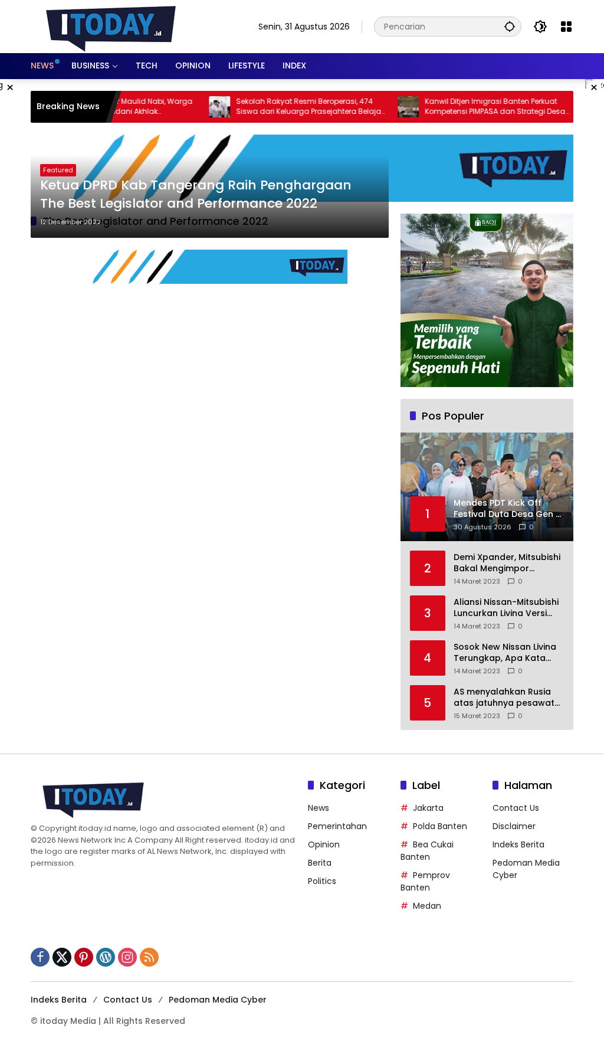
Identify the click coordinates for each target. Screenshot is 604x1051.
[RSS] (149, 957)
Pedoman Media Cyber (218, 1000)
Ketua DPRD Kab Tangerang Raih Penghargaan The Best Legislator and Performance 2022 (196, 194)
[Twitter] (61, 957)
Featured (58, 170)
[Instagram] (127, 957)
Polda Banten (440, 826)
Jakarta (428, 808)
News (318, 808)
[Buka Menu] (566, 26)
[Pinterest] (83, 957)
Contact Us (516, 808)
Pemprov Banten (425, 881)
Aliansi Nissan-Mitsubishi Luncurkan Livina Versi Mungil (506, 608)
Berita (319, 863)
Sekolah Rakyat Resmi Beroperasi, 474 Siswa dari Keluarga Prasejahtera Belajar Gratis (290, 107)
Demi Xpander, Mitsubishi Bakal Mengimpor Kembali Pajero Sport (507, 563)
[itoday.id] (111, 26)
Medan (427, 906)
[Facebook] (40, 957)
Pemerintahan (337, 826)
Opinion (324, 844)
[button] (509, 26)
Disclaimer (514, 826)
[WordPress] (105, 957)
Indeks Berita (518, 844)
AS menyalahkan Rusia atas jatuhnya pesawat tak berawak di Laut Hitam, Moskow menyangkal (504, 697)
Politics (322, 881)
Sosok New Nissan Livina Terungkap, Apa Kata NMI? (505, 652)
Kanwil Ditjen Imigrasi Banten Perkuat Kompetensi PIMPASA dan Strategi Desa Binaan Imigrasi (475, 107)
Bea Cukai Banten (427, 851)
